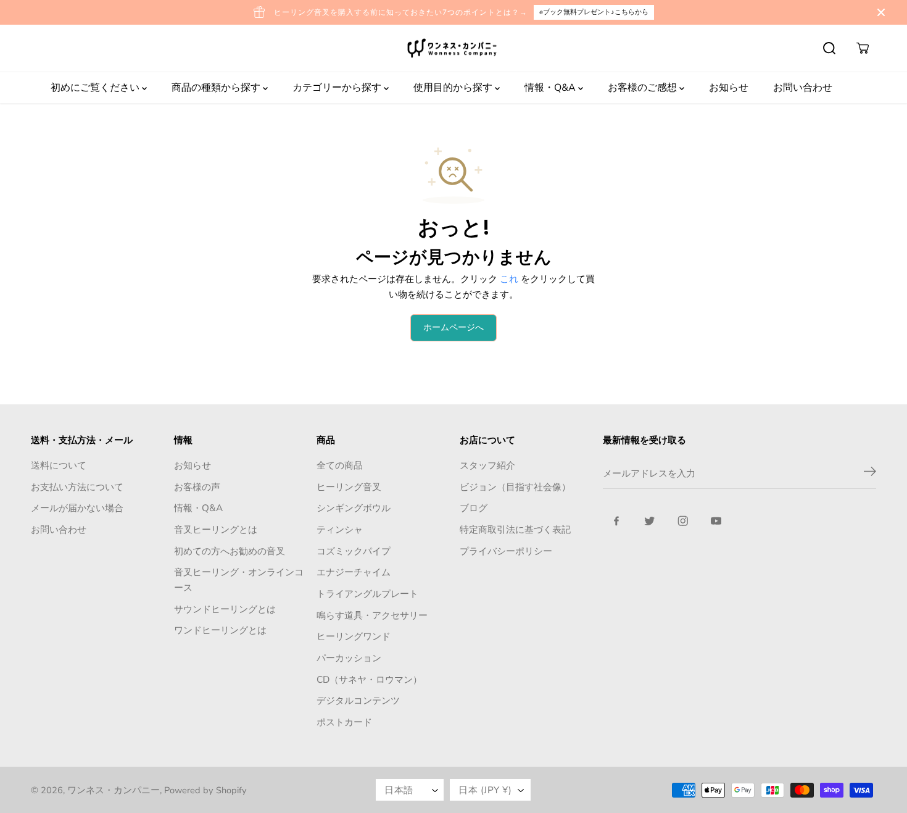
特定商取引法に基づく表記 (515, 529)
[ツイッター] (649, 521)
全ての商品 (340, 465)
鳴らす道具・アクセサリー (372, 615)
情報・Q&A (551, 87)
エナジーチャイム (354, 571)
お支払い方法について (77, 486)
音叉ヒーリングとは (215, 529)
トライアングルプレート (367, 593)
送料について (58, 465)
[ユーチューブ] (716, 521)
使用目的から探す (454, 87)
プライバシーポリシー (506, 550)
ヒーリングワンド (354, 636)
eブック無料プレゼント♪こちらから (593, 12)
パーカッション (349, 657)
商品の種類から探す (217, 87)
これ (509, 278)
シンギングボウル (354, 507)
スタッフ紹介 (487, 465)
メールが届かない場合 (77, 507)
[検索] (829, 48)
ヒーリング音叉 (349, 486)
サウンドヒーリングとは (225, 608)
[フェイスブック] (616, 521)
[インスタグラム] (683, 521)
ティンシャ (340, 529)
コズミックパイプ (354, 550)
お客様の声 (197, 486)
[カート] (862, 48)
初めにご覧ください (96, 87)
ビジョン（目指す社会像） (515, 486)
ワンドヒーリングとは (220, 629)
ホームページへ (453, 327)
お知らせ (728, 87)
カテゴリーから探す (338, 87)
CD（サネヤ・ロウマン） (369, 679)
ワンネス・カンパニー (113, 790)
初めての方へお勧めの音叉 (229, 550)
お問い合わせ (802, 87)
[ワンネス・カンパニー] (453, 48)
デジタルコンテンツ (358, 700)
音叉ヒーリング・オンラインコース (239, 579)
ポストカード (344, 721)
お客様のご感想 (643, 87)
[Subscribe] (870, 473)
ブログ (473, 507)
